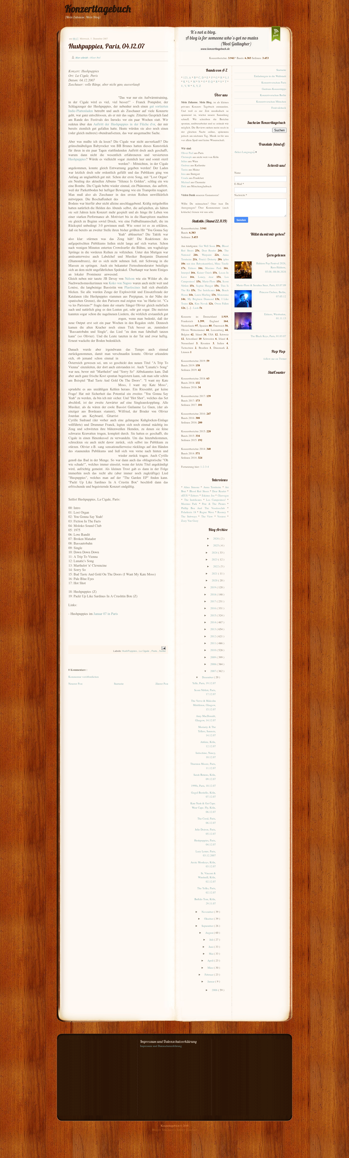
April (211, 960)
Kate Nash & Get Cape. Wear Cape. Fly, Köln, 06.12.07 (203, 807)
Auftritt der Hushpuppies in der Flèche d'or (124, 124)
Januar (211, 981)
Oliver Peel (187, 153)
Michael (185, 182)
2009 (213, 657)
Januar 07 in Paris (106, 613)
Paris (154, 651)
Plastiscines (132, 287)
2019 (213, 587)
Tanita (184, 169)
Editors (192, 268)
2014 (213, 622)
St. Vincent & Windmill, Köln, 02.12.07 (207, 877)
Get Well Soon (207, 246)
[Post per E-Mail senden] (163, 648)
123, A (187, 77)
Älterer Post (161, 683)
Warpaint (207, 254)
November (208, 911)
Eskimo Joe (208, 495)
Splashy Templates (187, 1129)
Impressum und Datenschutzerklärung (161, 1046)
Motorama (223, 294)
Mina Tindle (222, 263)
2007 (213, 671)
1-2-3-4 (204, 466)
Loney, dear (205, 277)
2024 (215, 552)
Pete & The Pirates (213, 503)
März (211, 967)
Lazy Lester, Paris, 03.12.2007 (206, 853)
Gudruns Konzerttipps (274, 89)
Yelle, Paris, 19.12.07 (204, 683)
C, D (200, 77)
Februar (209, 974)
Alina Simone (191, 487)
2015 (213, 615)
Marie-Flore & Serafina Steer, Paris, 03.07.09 (261, 285)
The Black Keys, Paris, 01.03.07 (268, 336)
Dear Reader (209, 250)
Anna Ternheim (212, 487)
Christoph (186, 157)
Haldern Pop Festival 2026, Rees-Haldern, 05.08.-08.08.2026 (271, 267)
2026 (216, 538)
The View (207, 516)
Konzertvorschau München (271, 101)
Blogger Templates (162, 1129)
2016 (213, 608)
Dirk (183, 186)
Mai (211, 953)
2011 (213, 643)
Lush (196, 307)
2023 (215, 559)
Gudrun (185, 165)
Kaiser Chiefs (204, 272)
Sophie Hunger (204, 285)
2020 (215, 580)
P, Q (210, 81)
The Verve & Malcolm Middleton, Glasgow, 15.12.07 (203, 705)
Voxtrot (221, 516)
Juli (211, 939)
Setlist (162, 651)
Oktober (209, 918)
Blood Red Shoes (199, 491)
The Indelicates (206, 290)
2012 (213, 636)
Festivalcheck (278, 107)
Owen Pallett (222, 303)
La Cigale (144, 651)
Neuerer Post (75, 683)
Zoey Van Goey (189, 520)
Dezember (208, 677)
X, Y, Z (197, 86)
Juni (211, 946)
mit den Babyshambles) (200, 263)
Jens (183, 174)
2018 (213, 594)
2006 (215, 990)
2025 (216, 545)
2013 (213, 629)
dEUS (184, 495)
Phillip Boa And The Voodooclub (203, 508)
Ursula (184, 178)
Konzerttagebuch (98, 8)
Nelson (129, 278)
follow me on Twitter (275, 358)
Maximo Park (213, 268)
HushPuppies (129, 651)
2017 (213, 601)
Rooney (221, 512)
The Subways (189, 516)
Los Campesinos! (216, 499)
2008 (213, 664)
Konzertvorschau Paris (273, 82)
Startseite (119, 683)
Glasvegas (223, 495)
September (208, 925)
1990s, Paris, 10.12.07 (203, 785)
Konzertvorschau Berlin (273, 95)
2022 (216, 566)
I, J (227, 77)
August (209, 932)
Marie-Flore (208, 281)
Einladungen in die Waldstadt (270, 76)
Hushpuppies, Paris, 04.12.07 (106, 46)
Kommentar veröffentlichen (83, 676)
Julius (184, 161)
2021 (215, 573)
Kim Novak (201, 303)
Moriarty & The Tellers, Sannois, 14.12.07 (207, 731)
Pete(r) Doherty (208, 259)
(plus (226, 259)
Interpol (185, 272)
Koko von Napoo (120, 283)
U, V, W (185, 86)
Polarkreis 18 (188, 512)
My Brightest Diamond (201, 299)
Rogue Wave (207, 512)
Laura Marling (203, 294)
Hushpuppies (77, 159)
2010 (213, 650)
